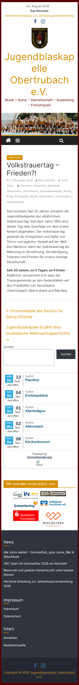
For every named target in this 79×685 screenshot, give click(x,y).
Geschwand (30, 191)
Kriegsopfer (21, 196)
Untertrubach (63, 196)
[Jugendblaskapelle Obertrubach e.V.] (39, 115)
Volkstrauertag (15, 201)
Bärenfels (26, 185)
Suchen (9, 347)
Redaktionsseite (14, 645)
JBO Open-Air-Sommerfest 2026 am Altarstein (35, 563)
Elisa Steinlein (46, 180)
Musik (33, 196)
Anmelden (10, 637)
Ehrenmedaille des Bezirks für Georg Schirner (34, 314)
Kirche (67, 191)
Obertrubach (46, 196)
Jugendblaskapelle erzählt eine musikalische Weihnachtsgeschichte (38, 333)
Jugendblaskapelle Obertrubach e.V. (39, 74)
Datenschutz (12, 616)
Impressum (11, 608)
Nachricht (14, 157)
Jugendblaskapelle (50, 191)
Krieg (10, 196)
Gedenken (40, 185)
